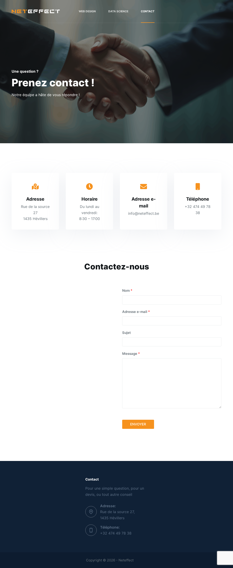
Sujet (126, 332)
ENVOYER (138, 424)
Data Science (118, 11)
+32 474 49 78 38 (116, 533)
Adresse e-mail (136, 312)
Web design (87, 11)
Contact (147, 11)
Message (131, 353)
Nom (127, 290)
